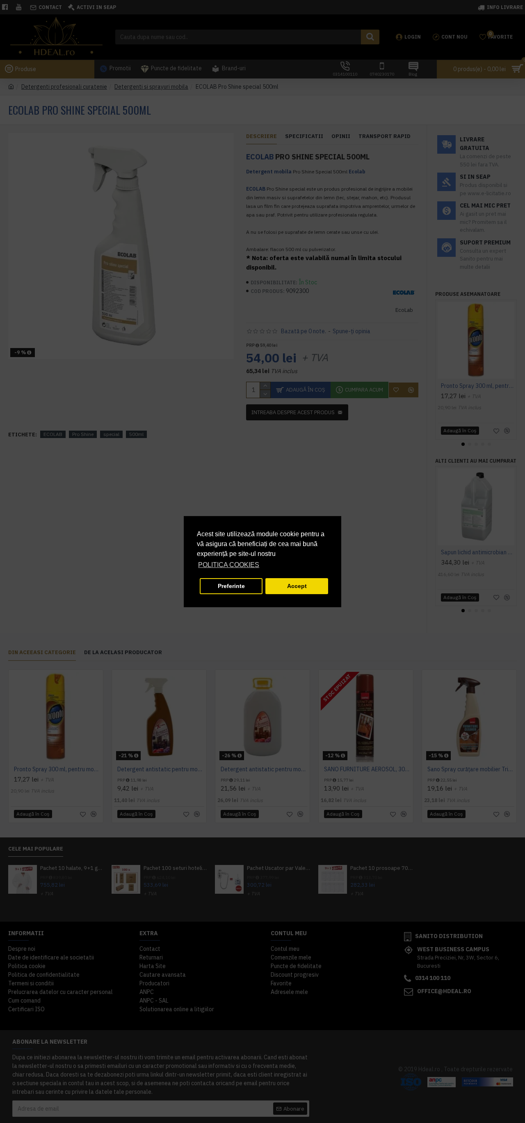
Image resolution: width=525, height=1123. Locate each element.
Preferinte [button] (231, 586)
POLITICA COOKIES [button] (228, 564)
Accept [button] (297, 586)
